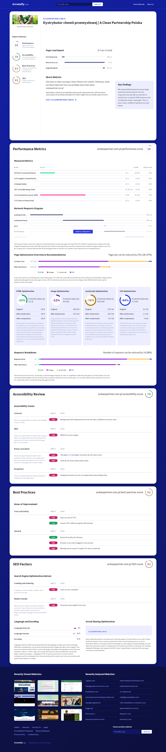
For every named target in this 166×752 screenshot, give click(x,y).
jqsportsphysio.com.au (129, 708)
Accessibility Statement (23, 731)
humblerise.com (91, 691)
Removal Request (43, 731)
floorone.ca (90, 714)
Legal (45, 727)
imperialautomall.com (129, 686)
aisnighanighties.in (93, 703)
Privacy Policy (19, 734)
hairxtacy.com (125, 719)
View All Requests (83, 232)
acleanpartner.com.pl (54, 18)
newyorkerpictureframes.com (132, 680)
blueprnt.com (125, 714)
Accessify (20, 4)
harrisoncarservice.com (94, 719)
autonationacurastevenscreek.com (99, 697)
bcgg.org (89, 708)
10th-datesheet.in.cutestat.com (133, 703)
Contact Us (36, 727)
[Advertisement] (98, 39)
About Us (150, 4)
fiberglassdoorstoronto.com (97, 686)
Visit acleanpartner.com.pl (60, 99)
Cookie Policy (33, 734)
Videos (16, 727)
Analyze (97, 4)
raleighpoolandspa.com (129, 697)
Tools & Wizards (139, 4)
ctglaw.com (90, 680)
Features (25, 727)
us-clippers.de (125, 691)
